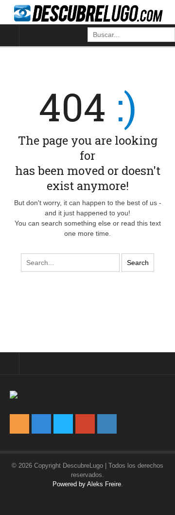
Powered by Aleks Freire (86, 484)
